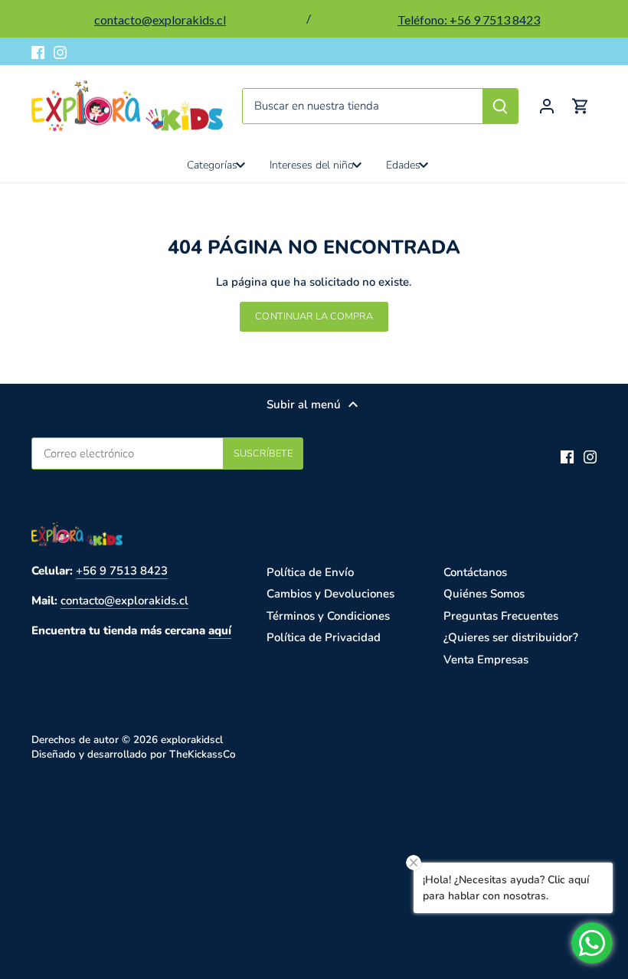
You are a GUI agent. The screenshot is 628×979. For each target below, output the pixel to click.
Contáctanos (475, 572)
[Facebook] (37, 52)
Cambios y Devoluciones (330, 593)
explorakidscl (192, 739)
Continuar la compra (313, 316)
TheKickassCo (202, 754)
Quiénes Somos (484, 593)
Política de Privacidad (324, 637)
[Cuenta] (547, 106)
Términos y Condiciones (328, 616)
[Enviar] (500, 106)
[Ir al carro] (580, 106)
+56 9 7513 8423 (122, 570)
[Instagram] (60, 52)
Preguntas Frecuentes (500, 616)
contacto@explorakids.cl (124, 600)
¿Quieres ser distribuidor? (510, 637)
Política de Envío (310, 572)
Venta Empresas (485, 659)
